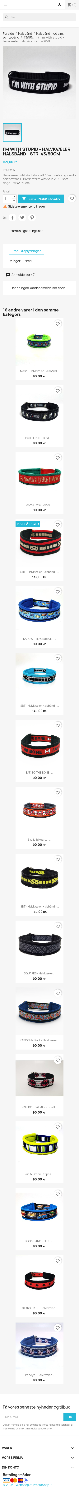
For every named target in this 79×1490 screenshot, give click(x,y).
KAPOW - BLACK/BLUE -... (39, 639)
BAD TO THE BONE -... (39, 772)
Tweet (22, 217)
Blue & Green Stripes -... (39, 1174)
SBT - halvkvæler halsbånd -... (39, 572)
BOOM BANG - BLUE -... (39, 1241)
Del (12, 217)
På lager (15, 261)
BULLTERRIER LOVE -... (39, 438)
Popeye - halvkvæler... (39, 1375)
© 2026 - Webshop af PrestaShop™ (27, 1485)
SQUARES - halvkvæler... (39, 973)
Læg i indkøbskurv (41, 198)
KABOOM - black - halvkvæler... (39, 1040)
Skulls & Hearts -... (39, 839)
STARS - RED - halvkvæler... (39, 1308)
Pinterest (32, 217)
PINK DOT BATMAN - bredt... (40, 1107)
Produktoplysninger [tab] (26, 251)
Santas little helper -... (39, 505)
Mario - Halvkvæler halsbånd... (39, 371)
